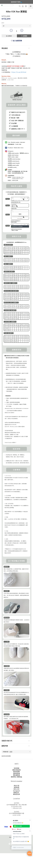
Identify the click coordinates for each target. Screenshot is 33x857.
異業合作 (16, 792)
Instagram (16, 791)
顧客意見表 (16, 794)
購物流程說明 (16, 770)
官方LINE (16, 789)
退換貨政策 (16, 773)
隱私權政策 (16, 775)
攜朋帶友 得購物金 (16, 777)
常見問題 (16, 768)
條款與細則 (16, 772)
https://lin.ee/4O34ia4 (19, 72)
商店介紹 (16, 786)
